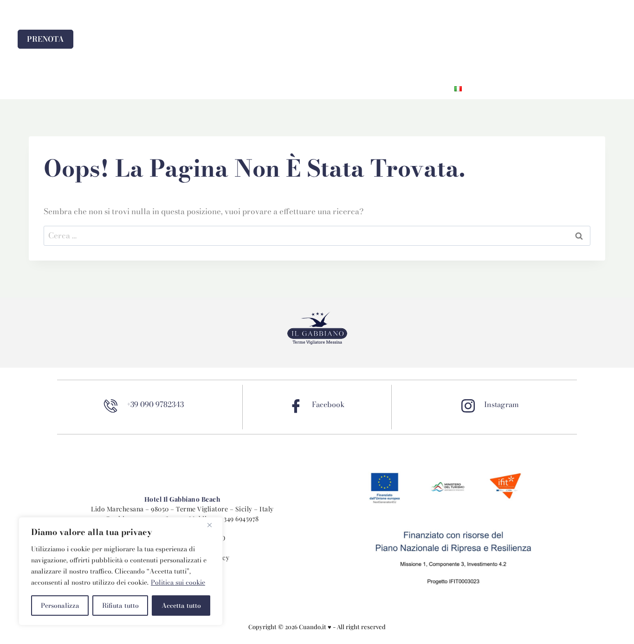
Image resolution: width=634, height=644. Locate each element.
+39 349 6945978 (235, 518)
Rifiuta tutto (120, 605)
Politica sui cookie (178, 582)
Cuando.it (313, 627)
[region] (121, 571)
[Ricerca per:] (317, 236)
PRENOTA (45, 39)
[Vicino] (213, 524)
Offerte (321, 88)
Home (183, 88)
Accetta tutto (181, 605)
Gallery (368, 88)
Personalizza (60, 605)
